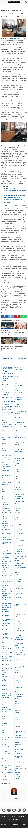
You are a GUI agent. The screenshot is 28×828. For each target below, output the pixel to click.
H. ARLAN (4, 714)
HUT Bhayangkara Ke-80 (7, 737)
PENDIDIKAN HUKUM (20, 563)
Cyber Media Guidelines (14, 819)
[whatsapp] (23, 316)
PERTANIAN (18, 581)
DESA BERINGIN (5, 523)
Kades (16, 383)
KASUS (16, 409)
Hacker (3, 716)
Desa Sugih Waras (6, 623)
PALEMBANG (18, 524)
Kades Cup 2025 (19, 385)
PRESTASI (17, 659)
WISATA (17, 778)
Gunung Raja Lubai (6, 709)
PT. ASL (17, 680)
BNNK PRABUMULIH (7, 470)
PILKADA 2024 (18, 601)
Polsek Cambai (18, 635)
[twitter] (11, 316)
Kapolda (17, 390)
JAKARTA (4, 776)
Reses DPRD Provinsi (20, 694)
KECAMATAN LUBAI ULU (21, 413)
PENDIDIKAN (18, 560)
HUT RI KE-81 (5, 744)
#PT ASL (4, 418)
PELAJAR (17, 543)
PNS (16, 616)
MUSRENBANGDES (19, 498)
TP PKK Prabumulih (19, 749)
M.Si (16, 478)
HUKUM (4, 735)
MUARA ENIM (18, 489)
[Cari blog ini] (26, 2)
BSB (3, 477)
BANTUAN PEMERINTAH (7, 453)
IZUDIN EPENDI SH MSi (7, 772)
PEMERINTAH (18, 551)
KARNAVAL (17, 406)
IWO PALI (4, 762)
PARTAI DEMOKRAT (19, 533)
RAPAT (16, 689)
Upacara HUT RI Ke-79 (20, 760)
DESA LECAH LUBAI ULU (7, 575)
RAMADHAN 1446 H (19, 687)
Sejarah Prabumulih (19, 705)
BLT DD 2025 (5, 464)
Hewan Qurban (5, 725)
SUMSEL (17, 729)
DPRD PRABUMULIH (6, 695)
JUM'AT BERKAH (19, 374)
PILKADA (17, 599)
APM (3, 430)
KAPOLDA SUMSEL (19, 392)
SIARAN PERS (18, 715)
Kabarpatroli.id (18, 378)
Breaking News (5, 473)
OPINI (16, 517)
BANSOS (4, 450)
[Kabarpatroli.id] (14, 2)
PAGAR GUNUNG (19, 522)
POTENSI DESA (18, 652)
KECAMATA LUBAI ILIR (20, 411)
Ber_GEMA (4, 457)
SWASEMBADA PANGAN (21, 737)
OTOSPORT (17, 519)
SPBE (16, 724)
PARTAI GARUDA (19, 536)
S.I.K (16, 701)
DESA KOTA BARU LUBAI (7, 565)
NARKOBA (17, 505)
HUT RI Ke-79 (5, 739)
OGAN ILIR (17, 510)
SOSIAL (17, 722)
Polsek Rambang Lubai (20, 650)
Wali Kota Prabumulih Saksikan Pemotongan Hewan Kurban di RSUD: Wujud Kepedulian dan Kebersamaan (15, 190)
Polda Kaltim (18, 621)
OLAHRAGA (18, 512)
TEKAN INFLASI (18, 744)
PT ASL (17, 670)
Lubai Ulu (17, 476)
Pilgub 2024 (18, 597)
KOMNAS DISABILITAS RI (21, 437)
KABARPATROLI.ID (14, 39)
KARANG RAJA (18, 402)
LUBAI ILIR (17, 471)
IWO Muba (4, 760)
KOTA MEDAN (18, 449)
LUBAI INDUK (18, 474)
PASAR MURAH (18, 538)
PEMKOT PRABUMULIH (20, 556)
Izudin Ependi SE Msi (6, 769)
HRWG (3, 732)
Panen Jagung (18, 529)
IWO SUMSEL (5, 767)
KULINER (17, 463)
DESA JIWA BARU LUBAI (7, 539)
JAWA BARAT (5, 779)
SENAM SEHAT (18, 712)
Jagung (4, 774)
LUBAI (16, 469)
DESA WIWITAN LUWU (7, 668)
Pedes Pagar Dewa (19, 540)
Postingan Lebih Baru (7, 358)
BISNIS (3, 462)
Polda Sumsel (18, 623)
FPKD (3, 704)
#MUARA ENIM (5, 392)
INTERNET (4, 751)
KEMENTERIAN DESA (20, 422)
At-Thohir (4, 432)
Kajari (16, 388)
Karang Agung (18, 397)
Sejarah (17, 703)
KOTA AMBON (18, 447)
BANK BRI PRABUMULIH (7, 446)
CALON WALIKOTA (6, 482)
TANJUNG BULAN (19, 742)
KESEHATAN (18, 424)
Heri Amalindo (5, 723)
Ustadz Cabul (18, 766)
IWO (3, 756)
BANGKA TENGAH (6, 437)
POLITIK (17, 628)
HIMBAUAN (4, 728)
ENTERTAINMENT (6, 697)
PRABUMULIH (18, 657)
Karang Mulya (18, 399)
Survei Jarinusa (18, 735)
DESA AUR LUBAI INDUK (7, 512)
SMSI (16, 717)
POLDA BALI (18, 619)
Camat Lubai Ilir (5, 484)
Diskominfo (4, 676)
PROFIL (17, 661)
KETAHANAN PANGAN (20, 426)
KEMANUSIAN (18, 419)
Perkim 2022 (18, 577)
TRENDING (17, 751)
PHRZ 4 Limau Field (19, 591)
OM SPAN (17, 515)
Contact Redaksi (11, 816)
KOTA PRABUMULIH (20, 451)
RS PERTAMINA (18, 696)
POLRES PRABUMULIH (20, 632)
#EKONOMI (4, 380)
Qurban (17, 682)
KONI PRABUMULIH (19, 442)
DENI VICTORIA (5, 496)
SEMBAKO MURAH (19, 710)
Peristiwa (17, 572)
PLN (16, 612)
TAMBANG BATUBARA (20, 739)
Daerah (3, 491)
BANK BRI (4, 439)
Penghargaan (18, 565)
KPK (16, 453)
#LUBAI (4, 389)
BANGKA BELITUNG (6, 435)
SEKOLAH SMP (18, 708)
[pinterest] (17, 316)
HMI (3, 730)
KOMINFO (17, 435)
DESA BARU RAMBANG (7, 518)
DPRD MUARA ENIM (6, 693)
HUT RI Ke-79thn (6, 742)
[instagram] (19, 810)
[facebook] (4, 316)
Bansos (3, 448)
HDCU (3, 718)
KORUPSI (17, 444)
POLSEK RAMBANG (19, 647)
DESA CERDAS (5, 529)
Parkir (16, 531)
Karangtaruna (18, 404)
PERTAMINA (18, 579)
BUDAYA (4, 480)
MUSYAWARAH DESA (20, 501)
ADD (3, 420)
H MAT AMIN (5, 711)
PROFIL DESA (18, 664)
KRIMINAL (17, 460)
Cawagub (4, 487)
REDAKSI (4, 816)
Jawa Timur (18, 367)
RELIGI (16, 691)
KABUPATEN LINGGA (20, 381)
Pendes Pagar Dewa (19, 558)
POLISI (16, 626)
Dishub (3, 674)
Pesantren (17, 586)
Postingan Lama (22, 358)
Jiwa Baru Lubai (19, 371)
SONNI (16, 719)
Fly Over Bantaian (6, 702)
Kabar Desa (18, 376)
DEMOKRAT (4, 494)
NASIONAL (17, 508)
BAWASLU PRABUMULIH (8, 455)
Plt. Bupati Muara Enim (20, 614)
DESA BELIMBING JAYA (7, 521)
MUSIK (16, 491)
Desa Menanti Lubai (6, 597)
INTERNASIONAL (6, 749)
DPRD (3, 683)
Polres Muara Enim (19, 630)
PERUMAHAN (18, 584)
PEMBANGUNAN (19, 549)
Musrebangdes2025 (19, 494)
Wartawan (17, 772)
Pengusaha (17, 570)
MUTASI (17, 503)
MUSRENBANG (18, 496)
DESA (3, 498)
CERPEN (4, 489)
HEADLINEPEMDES (6, 721)
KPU (16, 456)
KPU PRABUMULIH (19, 458)
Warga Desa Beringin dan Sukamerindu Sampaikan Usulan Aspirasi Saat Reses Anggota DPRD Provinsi (15, 201)
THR (16, 746)
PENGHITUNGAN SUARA (21, 567)
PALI (16, 526)
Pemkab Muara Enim (20, 553)
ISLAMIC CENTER (6, 753)
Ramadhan (17, 684)
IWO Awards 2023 (6, 758)
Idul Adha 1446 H (6, 746)
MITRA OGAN (18, 485)
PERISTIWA (17, 574)
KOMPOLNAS (18, 440)
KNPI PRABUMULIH (19, 433)
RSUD (16, 698)
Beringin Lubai (5, 459)
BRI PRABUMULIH (6, 475)
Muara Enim (18, 487)
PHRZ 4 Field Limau (19, 588)
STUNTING (17, 726)
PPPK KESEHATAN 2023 (20, 654)
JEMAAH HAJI (18, 369)
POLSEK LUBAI (18, 637)
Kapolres (17, 395)
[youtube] (14, 810)
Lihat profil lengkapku (14, 798)
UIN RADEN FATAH (19, 753)
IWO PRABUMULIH (6, 765)
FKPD (3, 700)
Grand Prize (4, 707)
